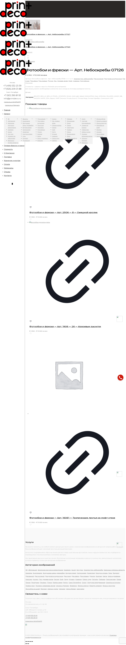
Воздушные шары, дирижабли (54, 573)
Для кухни (67, 576)
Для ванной (30, 576)
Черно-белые (71, 589)
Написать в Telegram (12, 105)
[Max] (120, 321)
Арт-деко (79, 570)
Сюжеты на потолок (113, 582)
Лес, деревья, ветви (61, 81)
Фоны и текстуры (109, 586)
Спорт (84, 582)
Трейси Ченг (30, 586)
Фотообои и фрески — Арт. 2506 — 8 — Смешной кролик (63, 212)
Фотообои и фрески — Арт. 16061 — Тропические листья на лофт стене (72, 518)
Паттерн (95, 579)
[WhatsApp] (119, 476)
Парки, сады (86, 579)
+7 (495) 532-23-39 (31, 615)
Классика (29, 579)
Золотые (99, 576)
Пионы (28, 582)
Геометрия (91, 573)
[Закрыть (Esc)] (26, 641)
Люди (66, 579)
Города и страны (102, 573)
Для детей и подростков (113, 79)
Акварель (67, 570)
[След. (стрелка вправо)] (28, 643)
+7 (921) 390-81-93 (31, 618)
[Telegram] (119, 547)
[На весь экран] (30, 641)
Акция (73, 570)
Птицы (49, 582)
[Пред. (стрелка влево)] (26, 643)
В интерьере (37, 573)
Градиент (116, 573)
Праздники (35, 582)
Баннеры (29, 573)
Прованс (43, 582)
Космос (35, 579)
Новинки (76, 81)
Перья (118, 579)
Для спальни (42, 81)
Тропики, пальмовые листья (45, 586)
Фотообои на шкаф (33, 589)
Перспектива (111, 579)
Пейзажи (102, 579)
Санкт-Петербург (75, 582)
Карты (105, 576)
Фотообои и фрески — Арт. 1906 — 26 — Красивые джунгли (65, 326)
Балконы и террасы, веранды (114, 570)
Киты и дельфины (114, 576)
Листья (56, 579)
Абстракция (32, 570)
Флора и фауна (83, 586)
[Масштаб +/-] (32, 641)
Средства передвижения (96, 582)
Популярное (84, 81)
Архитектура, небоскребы (83, 79)
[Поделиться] (28, 641)
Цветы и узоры (52, 589)
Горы (110, 573)
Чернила (62, 589)
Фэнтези (44, 589)
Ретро (65, 582)
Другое (50, 81)
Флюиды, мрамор (95, 586)
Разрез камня (57, 582)
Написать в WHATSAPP (12, 102)
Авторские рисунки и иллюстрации (50, 570)
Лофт (70, 81)
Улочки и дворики (62, 586)
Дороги (92, 576)
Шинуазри (80, 589)
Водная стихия (70, 573)
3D (27, 570)
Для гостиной (98, 79)
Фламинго (73, 586)
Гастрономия (81, 573)
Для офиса (34, 81)
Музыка (72, 579)
